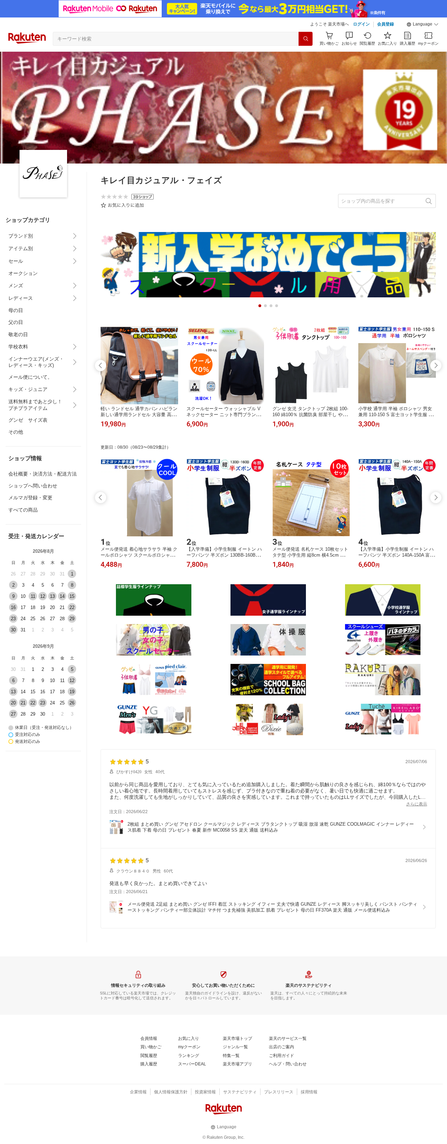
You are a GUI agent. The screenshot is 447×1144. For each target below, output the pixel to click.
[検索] (306, 39)
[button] (422, 24)
